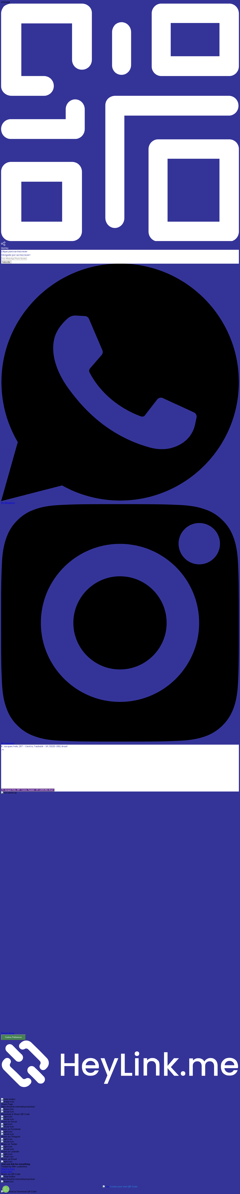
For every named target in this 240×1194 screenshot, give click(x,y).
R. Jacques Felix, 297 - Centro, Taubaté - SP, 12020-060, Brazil (27, 790)
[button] (120, 917)
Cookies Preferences (13, 1037)
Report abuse (7, 1033)
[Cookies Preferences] (5, 1189)
